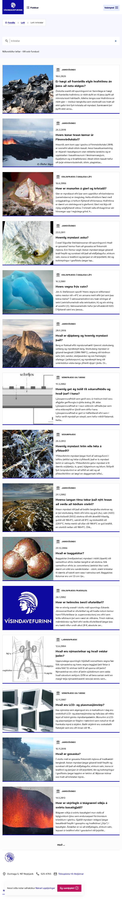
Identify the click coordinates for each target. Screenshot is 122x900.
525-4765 (46, 873)
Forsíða (11, 22)
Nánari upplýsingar (45, 888)
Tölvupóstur (71, 873)
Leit (23, 22)
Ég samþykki (67, 888)
